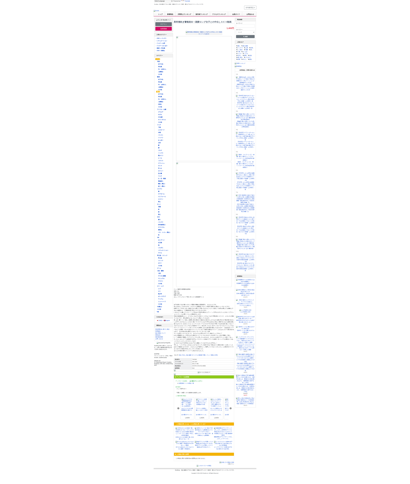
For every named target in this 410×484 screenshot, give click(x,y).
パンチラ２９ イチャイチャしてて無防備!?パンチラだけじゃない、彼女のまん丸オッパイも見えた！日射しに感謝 (245, 346)
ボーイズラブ (162, 296)
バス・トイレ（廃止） (164, 232)
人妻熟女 (160, 71)
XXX (158, 217)
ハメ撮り (240, 49)
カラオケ (248, 57)
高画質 (200, 355)
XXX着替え (161, 50)
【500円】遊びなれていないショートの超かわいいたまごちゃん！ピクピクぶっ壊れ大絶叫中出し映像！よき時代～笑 (245, 105)
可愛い (204, 355)
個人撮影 (188, 355)
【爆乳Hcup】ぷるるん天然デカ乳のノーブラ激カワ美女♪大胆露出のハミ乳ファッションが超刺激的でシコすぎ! (245, 87)
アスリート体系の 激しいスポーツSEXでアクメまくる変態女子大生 (201, 409)
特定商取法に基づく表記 (162, 329)
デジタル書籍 (162, 276)
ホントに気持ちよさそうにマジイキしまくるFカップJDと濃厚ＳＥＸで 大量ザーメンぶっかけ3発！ (216, 409)
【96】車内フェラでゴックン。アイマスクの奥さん (245, 304)
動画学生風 (161, 48)
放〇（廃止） (162, 186)
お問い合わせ (159, 339)
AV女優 (160, 117)
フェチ (159, 125)
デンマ (160, 165)
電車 (246, 49)
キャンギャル (162, 119)
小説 (159, 273)
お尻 (159, 142)
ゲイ (159, 291)
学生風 (160, 66)
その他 (160, 74)
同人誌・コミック (162, 255)
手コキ (160, 168)
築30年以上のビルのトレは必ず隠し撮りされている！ (245, 321)
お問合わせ (250, 14)
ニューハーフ (162, 301)
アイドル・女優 (161, 109)
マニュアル (161, 278)
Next (231, 408)
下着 (159, 127)
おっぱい (160, 140)
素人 (158, 92)
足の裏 (160, 173)
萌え (159, 201)
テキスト (160, 281)
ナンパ (209, 355)
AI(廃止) (159, 306)
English (167, 320)
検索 (246, 36)
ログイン (163, 24)
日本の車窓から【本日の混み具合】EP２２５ (245, 294)
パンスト (160, 135)
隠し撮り (240, 57)
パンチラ (160, 222)
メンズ (158, 59)
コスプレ (159, 189)
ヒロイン (160, 199)
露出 (250, 59)
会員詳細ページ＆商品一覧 (186, 383)
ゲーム (159, 268)
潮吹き (213, 355)
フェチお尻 (161, 43)
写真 (158, 61)
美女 (250, 55)
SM (158, 237)
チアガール (161, 194)
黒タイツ (160, 155)
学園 (159, 206)
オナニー (160, 171)
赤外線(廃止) (161, 224)
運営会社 (157, 335)
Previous (178, 408)
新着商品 (170, 14)
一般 (157, 311)
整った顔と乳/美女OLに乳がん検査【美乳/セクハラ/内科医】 (245, 402)
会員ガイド (236, 14)
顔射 (239, 59)
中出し (184, 355)
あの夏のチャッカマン (187, 414)
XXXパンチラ (161, 38)
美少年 (160, 294)
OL (251, 49)
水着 (159, 132)
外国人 (160, 104)
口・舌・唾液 (162, 178)
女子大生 (160, 64)
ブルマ (160, 150)
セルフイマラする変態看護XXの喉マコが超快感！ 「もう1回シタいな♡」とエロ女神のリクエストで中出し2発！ (187, 409)
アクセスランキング (219, 14)
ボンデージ (161, 240)
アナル (160, 253)
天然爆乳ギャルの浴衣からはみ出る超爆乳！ (245, 284)
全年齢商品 (250, 7)
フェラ (160, 176)
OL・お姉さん (162, 69)
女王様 (160, 242)
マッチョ (160, 299)
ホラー (160, 263)
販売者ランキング (202, 14)
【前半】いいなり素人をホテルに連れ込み (245, 331)
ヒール (160, 158)
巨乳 (216, 355)
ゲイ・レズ (160, 286)
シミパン (160, 137)
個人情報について (160, 333)
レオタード (161, 130)
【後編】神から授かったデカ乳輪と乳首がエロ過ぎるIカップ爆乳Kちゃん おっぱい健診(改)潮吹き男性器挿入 (245, 124)
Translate (187, 1)
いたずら (160, 247)
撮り (159, 219)
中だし (245, 59)
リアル (246, 53)
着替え (160, 230)
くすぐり (160, 160)
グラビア (160, 112)
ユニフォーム (162, 196)
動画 (158, 77)
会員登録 (163, 29)
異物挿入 (160, 181)
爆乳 (245, 55)
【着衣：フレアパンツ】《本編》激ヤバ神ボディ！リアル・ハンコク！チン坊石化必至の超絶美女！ (245, 164)
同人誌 (160, 258)
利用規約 (157, 331)
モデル (160, 114)
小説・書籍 (160, 271)
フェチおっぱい (162, 45)
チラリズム (161, 227)
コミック (160, 260)
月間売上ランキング (184, 14)
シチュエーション (162, 41)
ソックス (160, 153)
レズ (159, 288)
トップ (160, 14)
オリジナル (195, 355)
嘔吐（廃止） (162, 183)
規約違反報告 (159, 337)
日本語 (160, 320)
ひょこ (159, 204)
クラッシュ (161, 163)
